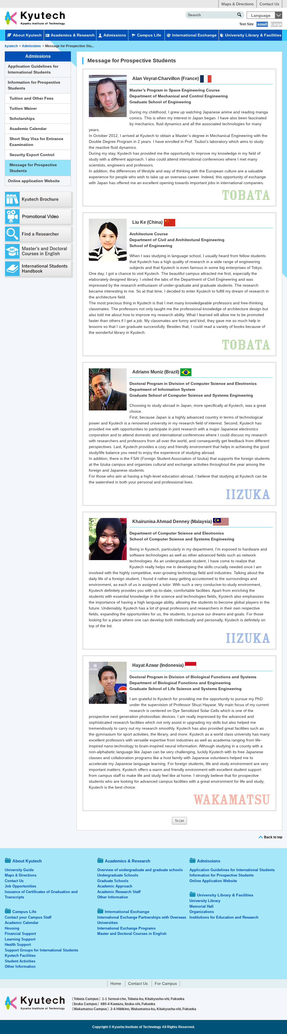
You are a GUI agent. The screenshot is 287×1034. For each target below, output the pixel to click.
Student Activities (20, 961)
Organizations (201, 912)
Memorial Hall (201, 906)
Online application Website (34, 181)
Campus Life (149, 35)
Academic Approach (114, 886)
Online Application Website (213, 881)
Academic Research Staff (118, 892)
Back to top (273, 837)
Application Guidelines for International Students (33, 69)
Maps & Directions (237, 4)
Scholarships (22, 118)
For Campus (166, 983)
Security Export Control (32, 154)
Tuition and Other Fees (32, 98)
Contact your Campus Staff (28, 917)
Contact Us (269, 4)
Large (276, 24)
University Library (204, 901)
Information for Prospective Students (34, 85)
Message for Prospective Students (33, 168)
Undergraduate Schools (117, 875)
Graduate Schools (112, 881)
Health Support (18, 944)
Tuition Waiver (23, 108)
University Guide (19, 870)
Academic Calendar (28, 128)
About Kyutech (27, 35)
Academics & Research (73, 35)
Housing (12, 928)
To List (179, 820)
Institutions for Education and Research (223, 917)
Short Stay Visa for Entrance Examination (36, 141)
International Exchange (194, 35)
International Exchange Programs (126, 928)
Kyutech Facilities (20, 955)
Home (115, 983)
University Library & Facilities (253, 35)
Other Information (20, 966)
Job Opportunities (20, 886)
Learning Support (20, 939)
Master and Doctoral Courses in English (131, 934)
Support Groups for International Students (41, 950)
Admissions (114, 35)
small (262, 24)
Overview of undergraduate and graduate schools (140, 870)
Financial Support (20, 934)
